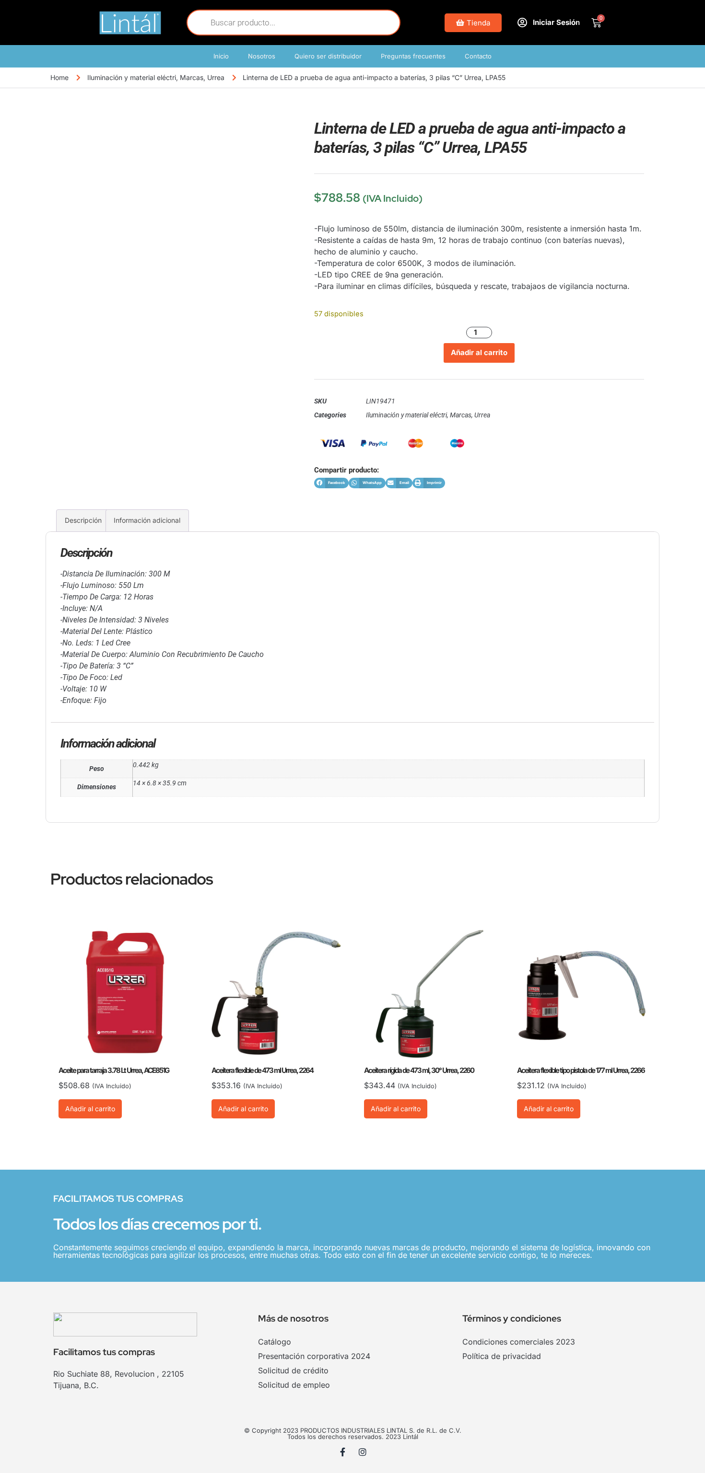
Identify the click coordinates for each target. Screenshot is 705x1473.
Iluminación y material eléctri (131, 77)
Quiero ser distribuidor (328, 56)
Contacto (478, 56)
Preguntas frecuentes (413, 56)
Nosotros (261, 56)
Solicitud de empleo (294, 1385)
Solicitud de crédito (293, 1370)
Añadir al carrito (479, 352)
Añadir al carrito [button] (90, 1109)
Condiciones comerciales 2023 (518, 1341)
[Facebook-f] (343, 1452)
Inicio (221, 56)
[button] (331, 483)
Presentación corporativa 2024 (314, 1356)
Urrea (215, 77)
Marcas (191, 77)
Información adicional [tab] (147, 520)
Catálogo (274, 1341)
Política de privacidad (501, 1356)
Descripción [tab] (83, 520)
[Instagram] (362, 1452)
